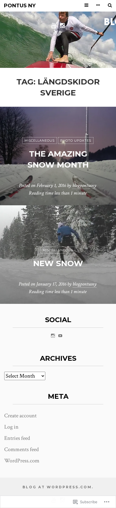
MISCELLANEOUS (39, 140)
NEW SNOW (58, 263)
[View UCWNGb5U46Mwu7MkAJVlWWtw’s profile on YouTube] (60, 335)
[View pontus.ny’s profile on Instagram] (53, 335)
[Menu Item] (53, 25)
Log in (11, 427)
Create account (20, 415)
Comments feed (21, 449)
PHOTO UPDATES (75, 140)
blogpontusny (84, 185)
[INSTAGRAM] (62, 25)
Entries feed (17, 438)
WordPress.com (21, 460)
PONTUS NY (19, 6)
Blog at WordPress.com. (58, 487)
